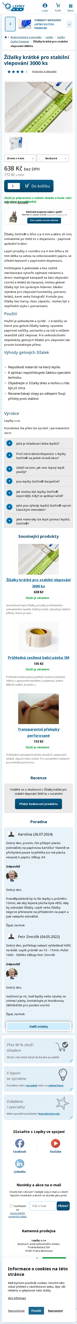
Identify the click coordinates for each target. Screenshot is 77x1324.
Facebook (19, 1151)
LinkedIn (20, 1171)
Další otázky (39, 1026)
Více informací (17, 1298)
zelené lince (55, 1085)
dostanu (22, 202)
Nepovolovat (16, 1311)
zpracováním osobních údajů (17, 1215)
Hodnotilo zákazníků (44, 71)
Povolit (36, 1311)
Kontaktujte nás (49, 1113)
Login (45, 10)
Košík (58, 10)
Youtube (55, 1151)
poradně (31, 1085)
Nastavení (55, 1311)
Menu (71, 10)
